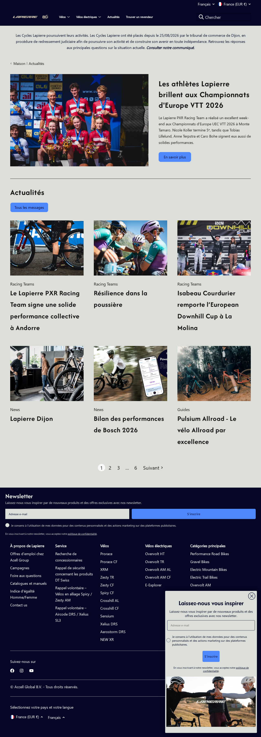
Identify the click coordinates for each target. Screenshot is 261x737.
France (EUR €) (235, 4)
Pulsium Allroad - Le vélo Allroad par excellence (207, 430)
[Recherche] (201, 16)
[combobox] (224, 17)
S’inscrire (193, 514)
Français (204, 4)
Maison (19, 63)
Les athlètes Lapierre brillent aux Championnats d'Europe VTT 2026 (204, 94)
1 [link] (101, 467)
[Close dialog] (251, 596)
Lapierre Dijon (31, 418)
